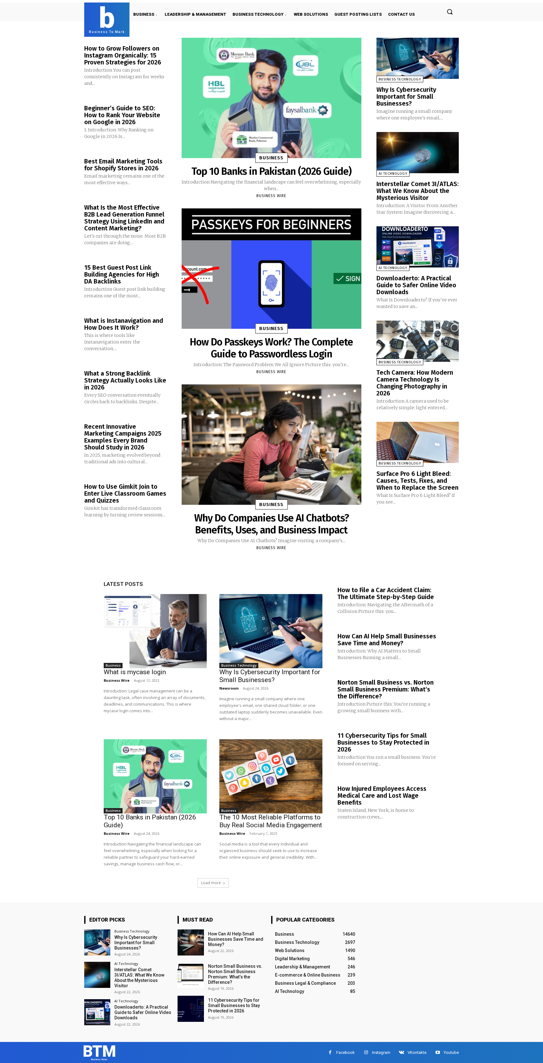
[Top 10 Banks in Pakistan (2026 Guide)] (271, 98)
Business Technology (400, 79)
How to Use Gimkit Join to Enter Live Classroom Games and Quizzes (125, 493)
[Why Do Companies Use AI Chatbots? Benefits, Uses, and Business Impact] (271, 444)
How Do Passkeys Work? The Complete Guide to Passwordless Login (271, 348)
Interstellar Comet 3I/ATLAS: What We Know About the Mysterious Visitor (417, 190)
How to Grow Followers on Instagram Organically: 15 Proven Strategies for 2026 (122, 55)
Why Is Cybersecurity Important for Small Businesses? (406, 96)
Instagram (381, 1052)
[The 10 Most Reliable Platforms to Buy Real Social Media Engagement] (270, 776)
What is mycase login (135, 672)
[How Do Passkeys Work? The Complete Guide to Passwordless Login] (271, 268)
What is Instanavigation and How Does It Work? (123, 324)
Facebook (345, 1052)
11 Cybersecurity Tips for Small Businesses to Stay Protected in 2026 (383, 742)
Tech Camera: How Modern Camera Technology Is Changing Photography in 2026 (414, 383)
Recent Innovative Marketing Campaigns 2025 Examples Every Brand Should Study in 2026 (123, 437)
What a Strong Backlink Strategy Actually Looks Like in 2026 (125, 380)
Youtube (451, 1052)
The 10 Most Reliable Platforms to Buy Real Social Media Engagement (270, 821)
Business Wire (271, 196)
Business (271, 158)
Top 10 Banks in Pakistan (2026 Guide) (271, 171)
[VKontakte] (401, 1052)
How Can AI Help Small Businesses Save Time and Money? (386, 639)
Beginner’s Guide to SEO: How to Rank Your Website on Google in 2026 (122, 115)
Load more (211, 882)
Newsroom (229, 688)
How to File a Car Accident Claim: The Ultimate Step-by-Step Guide (385, 593)
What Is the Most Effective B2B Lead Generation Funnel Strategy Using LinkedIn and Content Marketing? (124, 218)
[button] (450, 12)
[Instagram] (365, 1052)
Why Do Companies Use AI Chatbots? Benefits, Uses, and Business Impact (271, 524)
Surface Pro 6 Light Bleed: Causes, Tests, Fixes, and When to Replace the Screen (417, 480)
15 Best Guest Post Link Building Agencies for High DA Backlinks (121, 274)
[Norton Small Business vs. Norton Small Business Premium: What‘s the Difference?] (191, 975)
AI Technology (393, 174)
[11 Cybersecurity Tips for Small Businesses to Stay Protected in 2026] (191, 1009)
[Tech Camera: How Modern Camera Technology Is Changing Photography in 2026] (417, 341)
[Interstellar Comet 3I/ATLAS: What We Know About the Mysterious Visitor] (417, 152)
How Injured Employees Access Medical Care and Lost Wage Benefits (381, 795)
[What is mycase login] (155, 631)
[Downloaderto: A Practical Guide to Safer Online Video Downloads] (417, 246)
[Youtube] (437, 1052)
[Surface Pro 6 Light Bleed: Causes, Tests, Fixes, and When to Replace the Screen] (417, 442)
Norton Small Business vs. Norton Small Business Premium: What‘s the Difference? (385, 689)
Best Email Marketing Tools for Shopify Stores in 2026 (123, 164)
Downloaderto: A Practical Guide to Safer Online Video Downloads (416, 285)
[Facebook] (330, 1052)
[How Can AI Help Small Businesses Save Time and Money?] (191, 942)
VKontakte (417, 1052)
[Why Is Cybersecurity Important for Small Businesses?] (417, 58)
